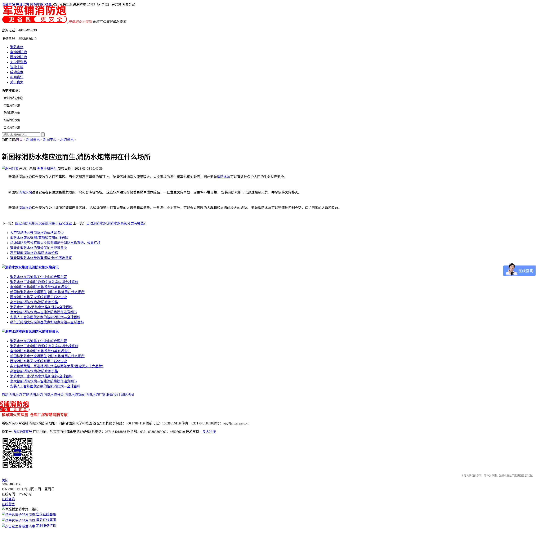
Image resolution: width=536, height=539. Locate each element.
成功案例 (16, 72)
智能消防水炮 (33, 394)
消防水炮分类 (54, 394)
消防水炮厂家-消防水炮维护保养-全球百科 (41, 307)
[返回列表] (10, 168)
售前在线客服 (45, 514)
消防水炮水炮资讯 (45, 267)
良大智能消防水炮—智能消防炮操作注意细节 (43, 312)
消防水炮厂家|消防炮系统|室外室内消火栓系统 (44, 282)
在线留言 (22, 4)
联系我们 (113, 394)
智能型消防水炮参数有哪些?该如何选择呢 (41, 258)
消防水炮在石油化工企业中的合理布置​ (38, 277)
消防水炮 (16, 47)
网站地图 (37, 4)
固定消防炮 (18, 57)
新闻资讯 (16, 77)
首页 (19, 139)
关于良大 (16, 82)
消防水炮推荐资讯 (45, 331)
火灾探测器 (18, 62)
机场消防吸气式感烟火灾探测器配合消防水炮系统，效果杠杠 (55, 243)
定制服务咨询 (45, 525)
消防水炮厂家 (95, 394)
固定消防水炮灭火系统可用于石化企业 (43, 223)
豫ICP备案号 (22, 431)
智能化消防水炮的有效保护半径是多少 (38, 248)
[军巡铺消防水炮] (35, 22)
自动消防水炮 (12, 394)
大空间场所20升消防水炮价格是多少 (37, 233)
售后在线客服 (45, 520)
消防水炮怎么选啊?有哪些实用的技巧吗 (39, 238)
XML (48, 4)
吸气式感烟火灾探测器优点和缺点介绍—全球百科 (47, 322)
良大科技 (209, 431)
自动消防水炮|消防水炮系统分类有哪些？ (116, 223)
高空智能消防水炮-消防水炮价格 (34, 253)
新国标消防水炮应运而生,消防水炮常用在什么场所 (47, 292)
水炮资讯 (66, 139)
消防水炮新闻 (74, 394)
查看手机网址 (47, 168)
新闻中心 (50, 139)
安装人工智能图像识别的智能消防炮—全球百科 (45, 317)
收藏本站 (8, 4)
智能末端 (16, 67)
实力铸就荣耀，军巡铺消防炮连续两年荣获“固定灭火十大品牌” (56, 366)
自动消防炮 (18, 52)
